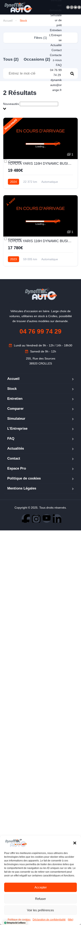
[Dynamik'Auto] (18, 7)
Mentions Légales (21, 488)
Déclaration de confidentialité (49, 919)
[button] (75, 843)
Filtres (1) (40, 37)
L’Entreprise (17, 429)
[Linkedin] (79, 7)
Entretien (56, 30)
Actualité (56, 45)
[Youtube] (75, 7)
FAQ (59, 65)
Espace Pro (16, 468)
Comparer (14, 161)
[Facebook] (68, 7)
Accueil (7, 20)
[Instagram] (72, 7)
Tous (10, 59)
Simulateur (16, 419)
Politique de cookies (24, 478)
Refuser (40, 898)
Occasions (37, 59)
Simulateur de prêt (56, 20)
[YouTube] (46, 518)
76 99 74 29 (40, 331)
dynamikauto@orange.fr (56, 85)
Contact (57, 50)
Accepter (40, 887)
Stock (12, 389)
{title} (70, 919)
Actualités (15, 448)
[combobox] (40, 106)
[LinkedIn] (57, 518)
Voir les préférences (40, 910)
